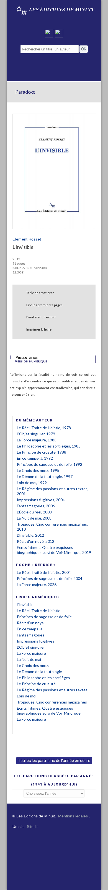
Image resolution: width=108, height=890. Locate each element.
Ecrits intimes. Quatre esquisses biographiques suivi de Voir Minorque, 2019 (54, 550)
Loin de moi (26, 696)
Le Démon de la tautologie (39, 671)
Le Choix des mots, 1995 (38, 470)
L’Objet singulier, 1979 (36, 433)
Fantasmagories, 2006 (36, 505)
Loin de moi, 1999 (32, 482)
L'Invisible (25, 604)
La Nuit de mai (29, 659)
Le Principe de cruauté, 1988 (41, 452)
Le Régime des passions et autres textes (52, 689)
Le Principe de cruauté (36, 683)
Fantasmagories (30, 635)
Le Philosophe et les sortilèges (43, 677)
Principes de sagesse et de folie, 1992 (49, 464)
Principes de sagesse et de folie (44, 616)
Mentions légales (73, 816)
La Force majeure (31, 653)
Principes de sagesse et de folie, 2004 (49, 578)
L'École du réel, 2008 (34, 512)
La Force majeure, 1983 (36, 440)
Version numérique (31, 361)
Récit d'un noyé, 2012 (35, 541)
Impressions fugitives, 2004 (41, 499)
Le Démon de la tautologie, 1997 (45, 476)
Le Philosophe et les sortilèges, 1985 (49, 446)
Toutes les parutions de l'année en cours (54, 760)
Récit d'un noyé (30, 622)
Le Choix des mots (33, 665)
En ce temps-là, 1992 (35, 458)
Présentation (27, 357)
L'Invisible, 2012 (30, 535)
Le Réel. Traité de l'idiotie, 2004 (44, 572)
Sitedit (32, 826)
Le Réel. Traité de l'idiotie (38, 610)
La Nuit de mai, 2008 (34, 518)
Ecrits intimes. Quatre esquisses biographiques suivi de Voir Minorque (49, 710)
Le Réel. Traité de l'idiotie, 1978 (44, 427)
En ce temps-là (29, 628)
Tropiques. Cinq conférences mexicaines (52, 702)
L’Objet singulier (31, 647)
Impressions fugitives (35, 641)
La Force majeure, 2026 (36, 584)
